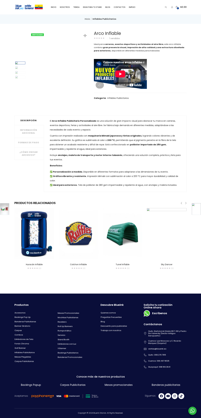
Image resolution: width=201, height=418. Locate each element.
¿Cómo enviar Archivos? (29, 153)
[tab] (29, 120)
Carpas (18, 330)
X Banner (62, 348)
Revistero (62, 321)
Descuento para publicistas (114, 326)
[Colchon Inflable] (78, 233)
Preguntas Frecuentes (111, 317)
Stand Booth (63, 339)
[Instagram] (175, 396)
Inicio (53, 7)
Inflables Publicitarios (104, 19)
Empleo (132, 7)
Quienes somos (108, 312)
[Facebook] (161, 396)
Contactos (119, 7)
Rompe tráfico (64, 330)
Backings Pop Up (23, 317)
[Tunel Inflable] (122, 233)
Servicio (61, 335)
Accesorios (20, 312)
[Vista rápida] (28, 255)
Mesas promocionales (119, 385)
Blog (107, 7)
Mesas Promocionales (68, 313)
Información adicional (28, 131)
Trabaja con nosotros (111, 330)
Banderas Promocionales (70, 357)
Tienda (76, 7)
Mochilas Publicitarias (68, 317)
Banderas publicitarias (166, 385)
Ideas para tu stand (92, 7)
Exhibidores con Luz (67, 344)
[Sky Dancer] (167, 233)
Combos (19, 334)
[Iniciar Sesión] (172, 7)
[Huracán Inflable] (34, 233)
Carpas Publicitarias (24, 361)
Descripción (28, 120)
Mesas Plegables (23, 356)
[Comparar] (34, 255)
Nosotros (65, 7)
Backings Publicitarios (68, 352)
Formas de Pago (28, 142)
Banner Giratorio (22, 326)
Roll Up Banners (65, 326)
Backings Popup (31, 385)
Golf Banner (20, 348)
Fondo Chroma (22, 343)
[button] (181, 7)
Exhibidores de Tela (24, 339)
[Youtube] (168, 396)
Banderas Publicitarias (25, 321)
